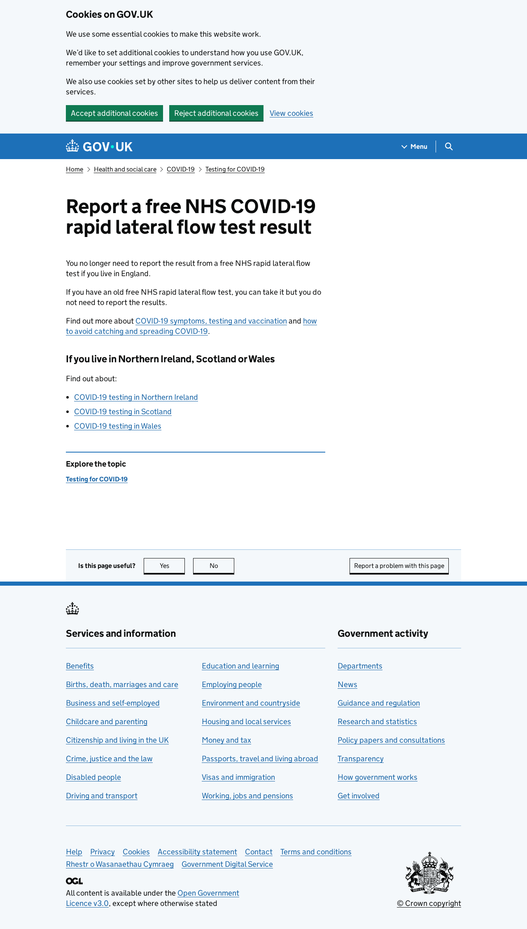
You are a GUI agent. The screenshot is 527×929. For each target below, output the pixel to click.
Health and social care (125, 169)
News (347, 684)
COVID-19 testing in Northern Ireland (136, 397)
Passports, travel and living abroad (260, 758)
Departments (360, 666)
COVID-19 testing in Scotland (123, 411)
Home (74, 169)
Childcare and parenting (106, 721)
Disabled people (93, 777)
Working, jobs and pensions (247, 795)
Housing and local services (246, 721)
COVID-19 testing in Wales (117, 426)
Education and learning (240, 666)
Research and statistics (377, 721)
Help (74, 851)
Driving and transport (102, 795)
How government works (377, 777)
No (222, 566)
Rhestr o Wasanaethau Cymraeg (120, 864)
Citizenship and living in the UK (117, 740)
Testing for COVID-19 (235, 169)
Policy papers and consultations (391, 740)
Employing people (232, 684)
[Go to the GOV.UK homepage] (99, 146)
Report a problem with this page (399, 566)
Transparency (361, 758)
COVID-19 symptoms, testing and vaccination (211, 321)
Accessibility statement (197, 851)
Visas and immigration (238, 777)
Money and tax (226, 740)
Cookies (136, 851)
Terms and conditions (316, 851)
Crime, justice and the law (109, 758)
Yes (172, 566)
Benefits (80, 666)
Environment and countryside (251, 703)
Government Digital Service (227, 864)
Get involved (359, 795)
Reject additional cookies (216, 113)
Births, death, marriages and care (122, 684)
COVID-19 (181, 169)
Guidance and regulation (379, 703)
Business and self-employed (113, 703)
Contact (259, 851)
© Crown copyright (429, 903)
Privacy (102, 851)
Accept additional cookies (114, 113)
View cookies (291, 113)
